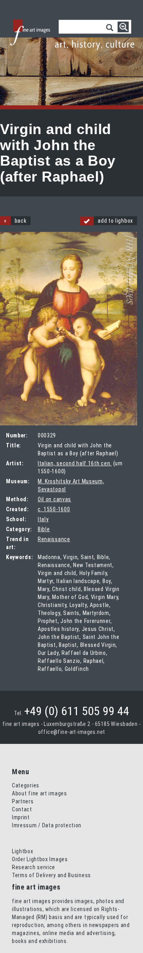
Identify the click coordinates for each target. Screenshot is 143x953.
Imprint (21, 817)
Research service (33, 867)
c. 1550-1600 (54, 509)
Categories (25, 785)
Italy (43, 519)
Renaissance (54, 539)
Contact (22, 809)
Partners (23, 801)
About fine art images (39, 793)
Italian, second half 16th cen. (75, 463)
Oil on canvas (54, 499)
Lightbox (22, 851)
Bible (44, 529)
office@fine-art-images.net (71, 732)
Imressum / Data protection (46, 825)
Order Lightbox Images (40, 859)
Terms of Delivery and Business (51, 875)
